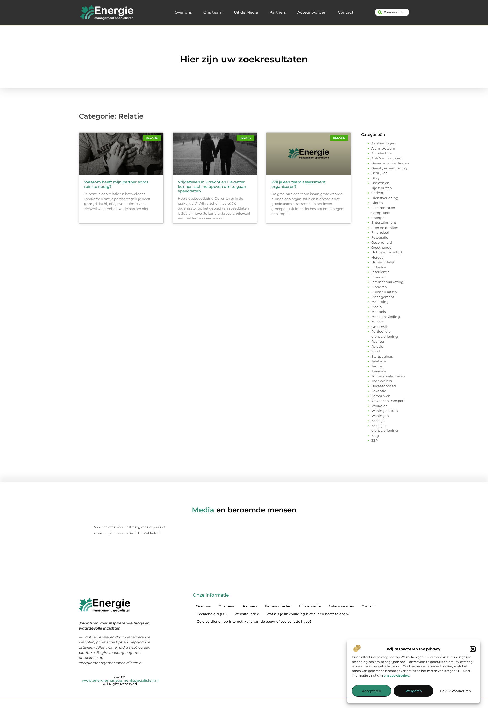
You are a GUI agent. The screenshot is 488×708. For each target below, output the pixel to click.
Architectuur (381, 153)
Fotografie (379, 237)
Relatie (377, 346)
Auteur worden (311, 12)
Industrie (378, 267)
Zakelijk (378, 421)
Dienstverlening (384, 198)
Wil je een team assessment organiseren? (298, 184)
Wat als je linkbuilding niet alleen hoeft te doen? (307, 614)
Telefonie (378, 361)
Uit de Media (246, 12)
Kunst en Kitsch (384, 292)
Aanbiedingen (383, 143)
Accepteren (371, 691)
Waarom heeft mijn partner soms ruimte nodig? (116, 184)
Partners (277, 12)
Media (376, 307)
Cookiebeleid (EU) (212, 614)
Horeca (377, 257)
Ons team (212, 12)
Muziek (377, 321)
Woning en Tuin (384, 411)
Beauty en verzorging (389, 168)
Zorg (375, 435)
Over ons (183, 12)
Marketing (380, 302)
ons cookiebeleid (396, 675)
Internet (378, 277)
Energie (378, 218)
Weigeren (413, 691)
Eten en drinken (384, 228)
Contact (345, 12)
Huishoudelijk (383, 262)
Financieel (380, 232)
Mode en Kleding (385, 317)
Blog (375, 178)
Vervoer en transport (388, 401)
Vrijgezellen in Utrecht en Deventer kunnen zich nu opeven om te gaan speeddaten (212, 187)
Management (382, 297)
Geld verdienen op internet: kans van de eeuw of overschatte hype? (254, 621)
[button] (472, 649)
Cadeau (377, 193)
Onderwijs (379, 327)
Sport (375, 351)
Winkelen (379, 406)
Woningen (380, 416)
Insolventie (380, 272)
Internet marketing (387, 282)
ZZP (374, 440)
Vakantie (378, 391)
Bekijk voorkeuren (455, 691)
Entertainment (383, 222)
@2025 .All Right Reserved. (120, 680)
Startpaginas (382, 356)
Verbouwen (380, 396)
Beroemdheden (278, 606)
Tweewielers (381, 381)
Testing (377, 366)
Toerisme (378, 371)
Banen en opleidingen (390, 163)
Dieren (377, 203)
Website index (246, 614)
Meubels (378, 312)
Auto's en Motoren (386, 158)
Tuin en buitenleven (388, 376)
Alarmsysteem (383, 148)
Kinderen (379, 287)
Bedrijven (379, 173)
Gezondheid (381, 242)
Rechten (378, 341)
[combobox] (392, 12)
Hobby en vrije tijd (386, 252)
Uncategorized (383, 386)
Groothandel (381, 247)
